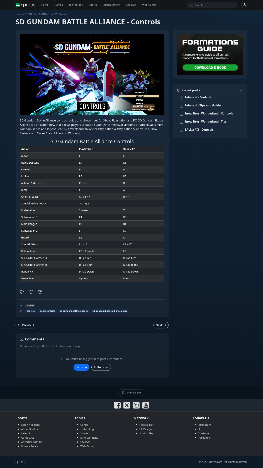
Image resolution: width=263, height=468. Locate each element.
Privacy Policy (29, 446)
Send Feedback (133, 392)
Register (103, 367)
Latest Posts (28, 433)
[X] (126, 405)
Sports (93, 4)
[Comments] (31, 292)
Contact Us (27, 437)
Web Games (149, 4)
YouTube (203, 433)
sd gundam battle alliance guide (109, 310)
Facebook (204, 437)
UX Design (145, 429)
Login (83, 367)
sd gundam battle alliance (74, 310)
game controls (47, 310)
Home (44, 4)
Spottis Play (146, 433)
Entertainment (111, 4)
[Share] (40, 292)
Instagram (204, 424)
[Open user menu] (244, 5)
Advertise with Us (31, 442)
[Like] (22, 292)
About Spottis (29, 429)
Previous (28, 325)
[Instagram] (136, 405)
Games (59, 4)
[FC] (210, 54)
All (241, 90)
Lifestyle (131, 4)
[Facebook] (117, 405)
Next (159, 325)
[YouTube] (145, 405)
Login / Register (30, 424)
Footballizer (146, 424)
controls (31, 310)
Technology (76, 4)
